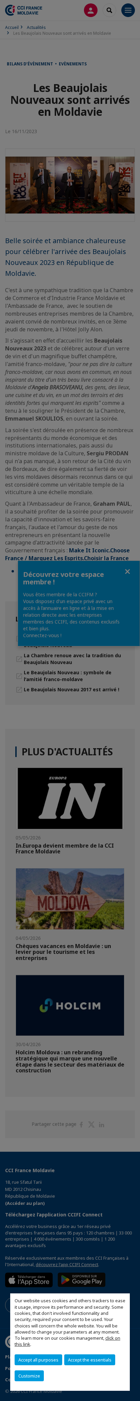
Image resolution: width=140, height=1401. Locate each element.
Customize (29, 1376)
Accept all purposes (38, 1360)
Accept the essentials (89, 1360)
